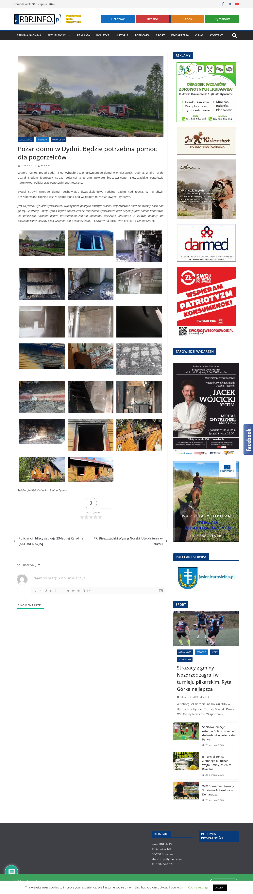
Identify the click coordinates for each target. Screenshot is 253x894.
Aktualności (56, 35)
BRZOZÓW (42, 139)
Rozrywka (142, 35)
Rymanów (222, 19)
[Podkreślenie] (45, 591)
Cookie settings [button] (198, 887)
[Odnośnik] (79, 591)
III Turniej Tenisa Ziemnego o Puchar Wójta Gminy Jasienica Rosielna (216, 763)
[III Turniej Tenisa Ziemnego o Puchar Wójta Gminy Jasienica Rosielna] (186, 765)
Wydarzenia (180, 35)
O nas (199, 35)
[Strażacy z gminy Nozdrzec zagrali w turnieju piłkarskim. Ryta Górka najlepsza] (206, 628)
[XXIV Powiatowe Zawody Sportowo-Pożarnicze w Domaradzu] (186, 793)
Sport (160, 35)
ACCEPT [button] (220, 887)
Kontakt (216, 35)
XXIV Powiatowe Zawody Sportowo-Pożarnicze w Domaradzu (218, 790)
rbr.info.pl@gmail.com (167, 859)
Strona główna (29, 35)
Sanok (187, 19)
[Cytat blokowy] (68, 591)
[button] (68, 35)
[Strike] (51, 591)
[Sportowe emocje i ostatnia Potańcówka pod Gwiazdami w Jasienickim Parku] (186, 736)
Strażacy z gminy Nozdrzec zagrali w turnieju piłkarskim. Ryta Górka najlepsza (204, 678)
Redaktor (46, 165)
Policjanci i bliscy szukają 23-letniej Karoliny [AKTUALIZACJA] (51, 541)
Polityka (102, 35)
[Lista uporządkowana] (56, 591)
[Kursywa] (40, 591)
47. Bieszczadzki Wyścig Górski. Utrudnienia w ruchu (128, 541)
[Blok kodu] (73, 591)
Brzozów (118, 19)
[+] (89, 590)
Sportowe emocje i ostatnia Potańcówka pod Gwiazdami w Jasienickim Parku (219, 733)
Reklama (83, 35)
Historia (122, 35)
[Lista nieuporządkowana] (62, 591)
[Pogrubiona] (34, 591)
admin (206, 697)
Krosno (152, 19)
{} (84, 590)
